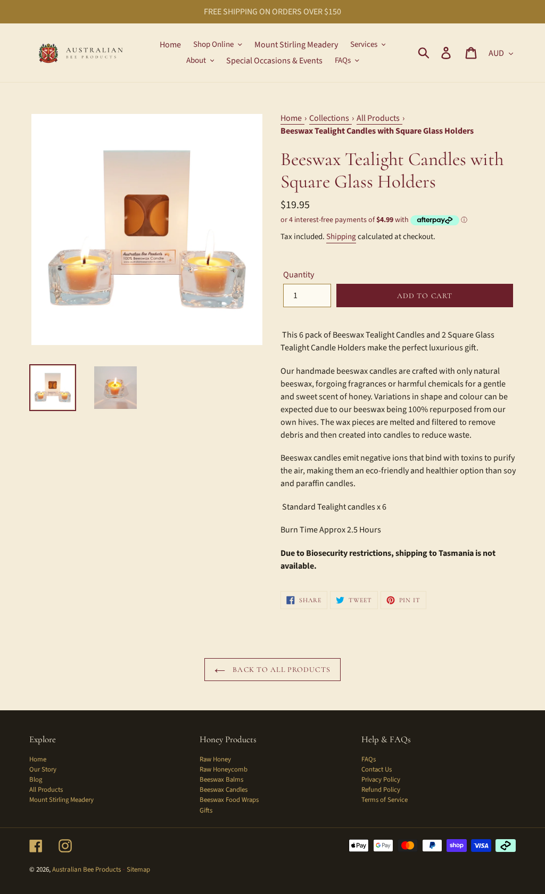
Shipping (341, 236)
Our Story (42, 769)
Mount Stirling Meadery (61, 800)
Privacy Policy (380, 779)
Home (37, 759)
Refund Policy (380, 789)
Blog (35, 779)
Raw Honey (215, 759)
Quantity (298, 275)
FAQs (368, 759)
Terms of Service (384, 800)
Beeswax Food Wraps (229, 800)
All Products (46, 789)
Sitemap (138, 869)
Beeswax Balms (221, 779)
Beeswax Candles (223, 789)
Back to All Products (280, 669)
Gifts (206, 810)
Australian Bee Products (86, 869)
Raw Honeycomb (223, 769)
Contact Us (376, 769)
